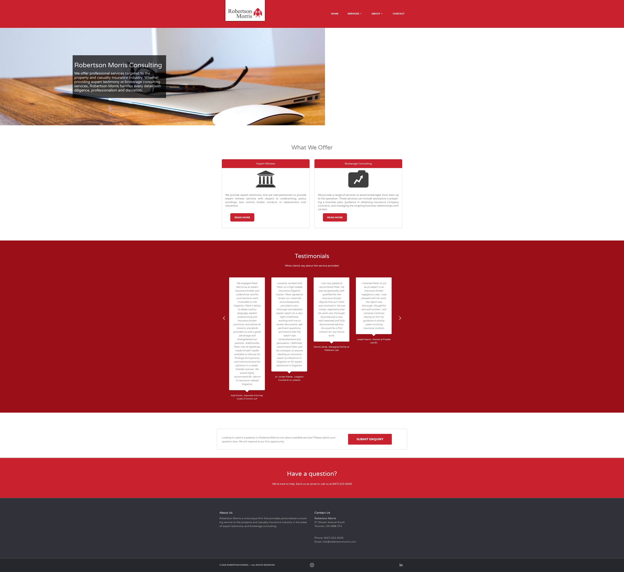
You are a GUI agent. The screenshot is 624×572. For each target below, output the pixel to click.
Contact (398, 13)
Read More (242, 217)
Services (353, 13)
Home (334, 13)
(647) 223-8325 (342, 484)
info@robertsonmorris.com (339, 541)
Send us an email (306, 484)
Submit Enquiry (370, 439)
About (375, 13)
